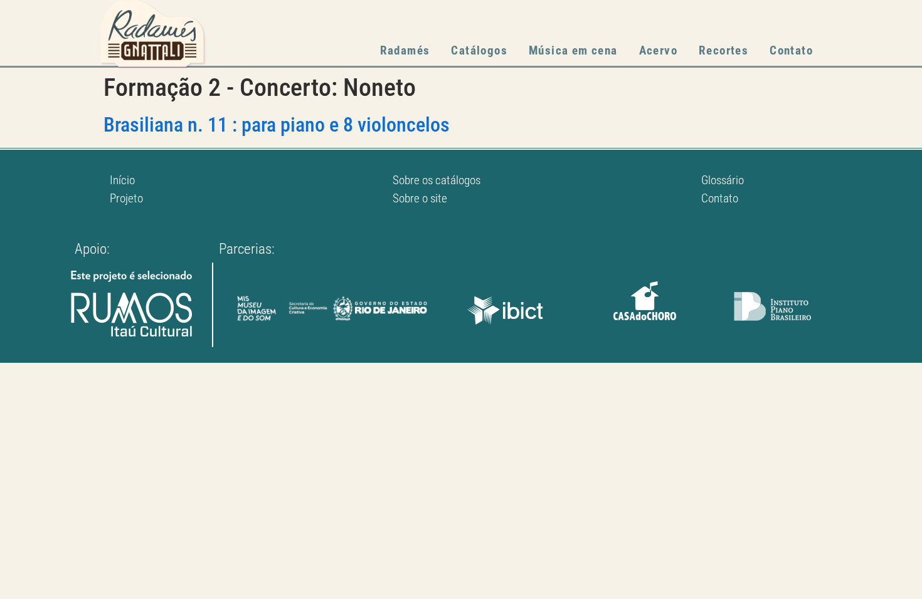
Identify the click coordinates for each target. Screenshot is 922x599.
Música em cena (573, 50)
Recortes (723, 50)
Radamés (405, 50)
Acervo (658, 50)
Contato (791, 50)
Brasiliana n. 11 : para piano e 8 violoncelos (276, 125)
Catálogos (479, 50)
